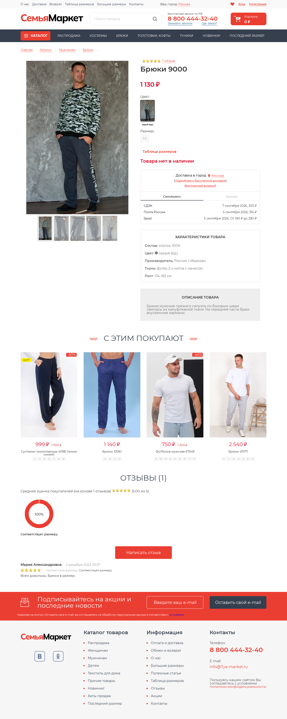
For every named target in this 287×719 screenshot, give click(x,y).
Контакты (136, 4)
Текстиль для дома (104, 673)
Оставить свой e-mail (238, 602)
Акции (156, 696)
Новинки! (211, 36)
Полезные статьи (166, 673)
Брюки (122, 36)
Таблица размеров (79, 4)
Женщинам (98, 650)
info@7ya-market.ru (229, 667)
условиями (176, 614)
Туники (186, 36)
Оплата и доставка (167, 643)
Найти (155, 19)
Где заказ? (209, 23)
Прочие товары (101, 681)
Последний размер (247, 36)
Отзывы (158, 688)
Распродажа (69, 36)
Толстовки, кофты (154, 36)
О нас (25, 4)
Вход (241, 4)
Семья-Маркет (52, 18)
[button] (274, 401)
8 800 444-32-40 (193, 18)
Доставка (39, 4)
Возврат (55, 4)
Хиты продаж (99, 696)
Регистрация (257, 4)
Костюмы (98, 36)
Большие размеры (111, 4)
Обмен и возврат (166, 650)
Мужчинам (97, 658)
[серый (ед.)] (147, 110)
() (200, 180)
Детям (93, 665)
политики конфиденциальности (238, 687)
